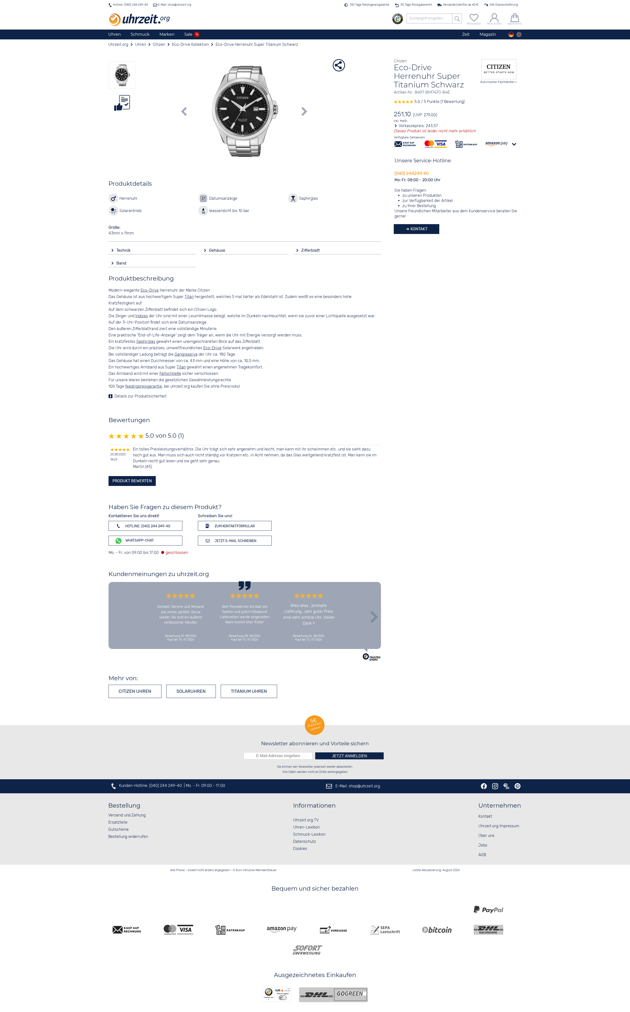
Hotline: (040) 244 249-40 (130, 5)
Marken (166, 34)
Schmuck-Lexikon (309, 834)
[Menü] (289, 990)
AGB (482, 855)
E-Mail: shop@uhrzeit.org (174, 5)
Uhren (114, 34)
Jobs (482, 845)
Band (121, 263)
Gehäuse (217, 250)
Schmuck (140, 34)
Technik (123, 250)
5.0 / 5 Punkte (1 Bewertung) (439, 101)
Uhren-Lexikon (306, 827)
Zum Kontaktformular (234, 526)
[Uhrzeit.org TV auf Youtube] (506, 786)
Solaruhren (191, 691)
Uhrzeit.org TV (306, 820)
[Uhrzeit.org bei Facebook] (483, 786)
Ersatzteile (117, 822)
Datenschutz (304, 841)
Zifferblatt (311, 250)
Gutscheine (118, 829)
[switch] (282, 997)
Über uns (486, 835)
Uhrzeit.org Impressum (498, 826)
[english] (519, 34)
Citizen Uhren (135, 691)
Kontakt (418, 229)
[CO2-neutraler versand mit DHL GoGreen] (333, 994)
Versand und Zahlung (127, 815)
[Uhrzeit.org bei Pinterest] (517, 786)
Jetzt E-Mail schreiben (235, 541)
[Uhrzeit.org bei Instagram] (495, 786)
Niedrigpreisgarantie (143, 386)
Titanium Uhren (249, 691)
